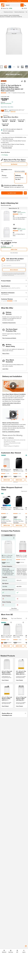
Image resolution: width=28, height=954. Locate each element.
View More (14, 608)
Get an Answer (14, 269)
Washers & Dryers (8, 12)
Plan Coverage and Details (9, 338)
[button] (14, 280)
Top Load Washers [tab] (16, 618)
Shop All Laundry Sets (6, 205)
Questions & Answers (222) (18, 92)
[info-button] (18, 208)
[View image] (1, 67)
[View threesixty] (22, 67)
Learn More (5, 368)
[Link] (6, 510)
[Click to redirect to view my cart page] (25, 5)
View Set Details (14, 252)
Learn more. (11, 130)
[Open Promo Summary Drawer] (2, 130)
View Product (5, 680)
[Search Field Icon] (22, 5)
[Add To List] (25, 193)
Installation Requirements (9, 322)
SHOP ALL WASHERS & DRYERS (10, 431)
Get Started (14, 164)
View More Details (7, 147)
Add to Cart (13, 193)
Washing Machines (19, 12)
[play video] (13, 385)
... (1, 12)
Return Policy (5, 353)
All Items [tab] (4, 618)
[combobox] (12, 5)
